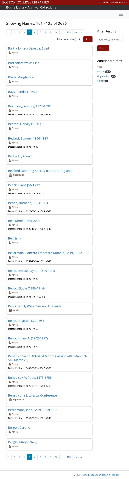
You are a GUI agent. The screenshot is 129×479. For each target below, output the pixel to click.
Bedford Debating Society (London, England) (40, 171)
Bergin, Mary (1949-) (22, 442)
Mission (103, 2)
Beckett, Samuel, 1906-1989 (28, 138)
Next (78, 32)
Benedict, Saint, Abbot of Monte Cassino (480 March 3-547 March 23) (47, 358)
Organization (104, 76)
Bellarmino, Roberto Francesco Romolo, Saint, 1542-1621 (49, 253)
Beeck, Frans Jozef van (24, 185)
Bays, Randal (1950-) (22, 92)
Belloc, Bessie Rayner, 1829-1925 (31, 271)
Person (101, 71)
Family (100, 80)
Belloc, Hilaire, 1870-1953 (26, 320)
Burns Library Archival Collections (31, 7)
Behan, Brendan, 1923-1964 (28, 203)
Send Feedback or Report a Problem (100, 474)
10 (56, 32)
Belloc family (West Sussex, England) (34, 306)
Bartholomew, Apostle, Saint (28, 48)
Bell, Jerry (15, 238)
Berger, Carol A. (19, 427)
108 (69, 32)
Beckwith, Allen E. (20, 156)
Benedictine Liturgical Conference (32, 395)
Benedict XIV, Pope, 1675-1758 (30, 377)
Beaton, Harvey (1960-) (24, 124)
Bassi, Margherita (21, 77)
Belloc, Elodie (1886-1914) (26, 288)
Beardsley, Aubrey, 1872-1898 (29, 106)
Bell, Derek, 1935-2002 (24, 221)
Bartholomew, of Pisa (23, 63)
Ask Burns (120, 2)
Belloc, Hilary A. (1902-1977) (28, 338)
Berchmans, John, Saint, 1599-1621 (33, 410)
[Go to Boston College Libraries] (25, 2)
